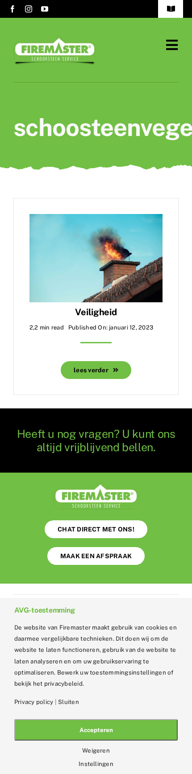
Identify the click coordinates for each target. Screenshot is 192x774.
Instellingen (96, 764)
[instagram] (28, 8)
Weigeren (96, 750)
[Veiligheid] (96, 220)
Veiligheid (96, 312)
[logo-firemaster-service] (54, 39)
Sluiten (68, 702)
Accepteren (96, 729)
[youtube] (44, 8)
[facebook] (12, 8)
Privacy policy (33, 702)
